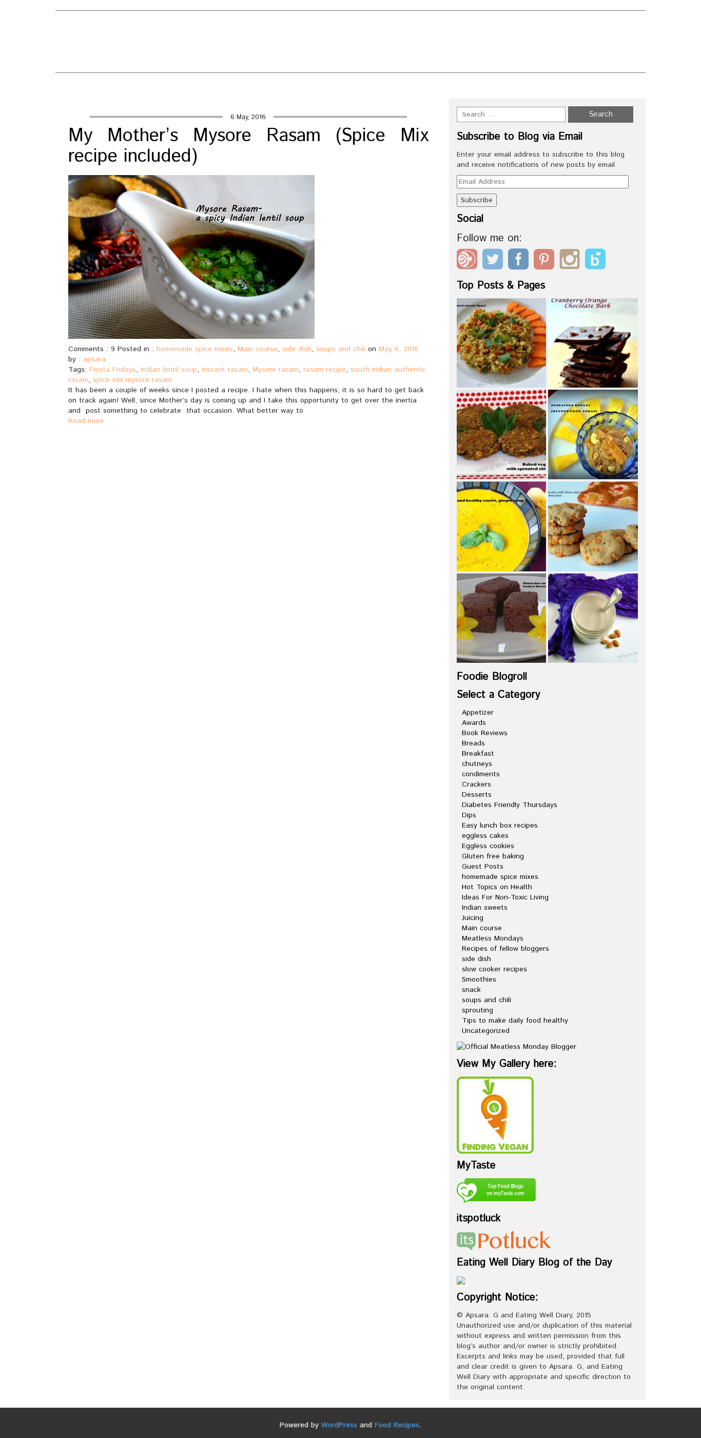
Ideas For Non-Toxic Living (505, 897)
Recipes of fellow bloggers (505, 949)
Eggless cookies (488, 846)
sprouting (477, 1010)
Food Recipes (397, 1425)
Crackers (476, 784)
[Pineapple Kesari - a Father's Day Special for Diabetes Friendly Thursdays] (593, 435)
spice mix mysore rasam (132, 380)
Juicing (472, 918)
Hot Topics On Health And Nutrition (386, 43)
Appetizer (478, 712)
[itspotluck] (504, 1240)
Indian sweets (485, 908)
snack (471, 990)
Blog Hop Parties (302, 26)
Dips (469, 815)
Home (493, 88)
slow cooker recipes (494, 969)
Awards (474, 723)
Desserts (477, 795)
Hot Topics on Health (497, 887)
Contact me (389, 26)
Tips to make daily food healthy (515, 1020)
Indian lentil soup (169, 370)
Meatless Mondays (492, 938)
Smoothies (479, 979)
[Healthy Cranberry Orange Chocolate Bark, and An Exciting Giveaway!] (593, 343)
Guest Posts (482, 866)
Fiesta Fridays (112, 370)
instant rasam (225, 370)
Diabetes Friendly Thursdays (509, 805)
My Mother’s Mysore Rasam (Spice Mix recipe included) (248, 146)
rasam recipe (324, 370)
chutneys (477, 764)
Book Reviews (485, 733)
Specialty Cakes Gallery (364, 60)
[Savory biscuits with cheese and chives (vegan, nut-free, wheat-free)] (593, 526)
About (227, 26)
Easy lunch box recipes (500, 825)
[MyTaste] (496, 1192)
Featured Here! (248, 43)
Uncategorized (486, 1031)
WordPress (339, 1425)
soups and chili (340, 349)
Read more (86, 421)
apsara (94, 359)
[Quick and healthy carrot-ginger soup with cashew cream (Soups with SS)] (502, 526)
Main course (258, 349)
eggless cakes (485, 836)
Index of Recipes (250, 60)
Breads (473, 743)
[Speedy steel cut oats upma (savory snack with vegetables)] (502, 343)
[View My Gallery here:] (495, 1114)
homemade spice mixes (195, 349)
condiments (481, 774)
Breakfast (478, 754)
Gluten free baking (493, 856)
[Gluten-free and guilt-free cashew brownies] (502, 618)
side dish (296, 349)
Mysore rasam (275, 370)
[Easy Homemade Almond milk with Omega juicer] (593, 618)
